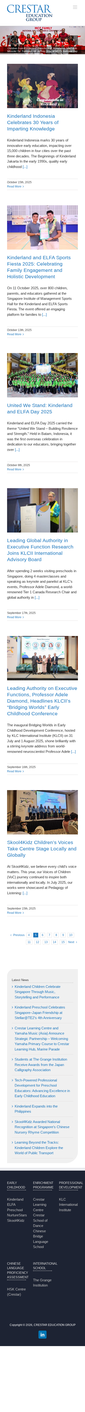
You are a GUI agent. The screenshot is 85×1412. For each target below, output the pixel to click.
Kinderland (15, 1199)
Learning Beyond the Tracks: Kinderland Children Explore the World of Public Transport (39, 1147)
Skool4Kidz (16, 1220)
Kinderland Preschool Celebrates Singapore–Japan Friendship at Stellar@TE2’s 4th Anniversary (40, 1012)
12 (37, 942)
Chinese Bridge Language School (40, 1239)
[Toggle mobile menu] (75, 7)
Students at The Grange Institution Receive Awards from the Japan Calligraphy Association (41, 1064)
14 (54, 942)
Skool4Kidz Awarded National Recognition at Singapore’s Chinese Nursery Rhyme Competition (42, 1127)
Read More (14, 186)
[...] (24, 167)
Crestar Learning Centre (39, 1204)
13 (46, 942)
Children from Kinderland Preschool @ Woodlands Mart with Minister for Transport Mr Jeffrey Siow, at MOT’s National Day (42, 50)
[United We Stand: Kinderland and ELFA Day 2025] (42, 375)
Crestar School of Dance (40, 1220)
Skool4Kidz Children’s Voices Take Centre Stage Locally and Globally (41, 849)
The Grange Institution (42, 1282)
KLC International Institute (68, 1204)
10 (70, 935)
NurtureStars (16, 1215)
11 (29, 942)
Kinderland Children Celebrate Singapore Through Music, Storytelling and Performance (37, 992)
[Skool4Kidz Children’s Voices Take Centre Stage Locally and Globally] (42, 812)
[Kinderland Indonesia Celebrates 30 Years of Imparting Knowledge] (42, 86)
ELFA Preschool (15, 1207)
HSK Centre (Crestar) (16, 1292)
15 (63, 942)
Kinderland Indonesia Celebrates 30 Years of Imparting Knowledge (33, 122)
